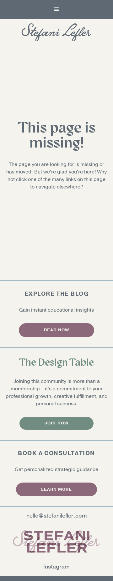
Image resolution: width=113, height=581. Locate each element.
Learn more (56, 489)
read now (56, 330)
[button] (56, 9)
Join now (56, 423)
